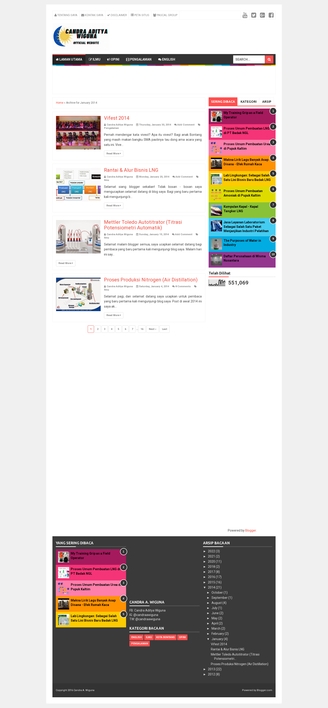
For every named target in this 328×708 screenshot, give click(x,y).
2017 (212, 572)
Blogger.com (264, 690)
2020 (212, 561)
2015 (212, 582)
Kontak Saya (93, 15)
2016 (212, 577)
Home (59, 102)
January (218, 639)
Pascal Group (166, 15)
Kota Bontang (165, 637)
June (215, 613)
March (216, 628)
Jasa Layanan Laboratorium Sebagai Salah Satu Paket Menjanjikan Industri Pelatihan (246, 226)
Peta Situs (141, 15)
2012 (212, 674)
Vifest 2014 (116, 118)
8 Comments (183, 286)
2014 (212, 587)
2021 (212, 556)
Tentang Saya (67, 15)
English (168, 59)
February (218, 633)
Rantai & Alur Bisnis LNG (131, 170)
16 (142, 329)
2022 (212, 551)
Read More (113, 153)
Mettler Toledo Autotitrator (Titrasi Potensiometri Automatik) (143, 224)
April (215, 623)
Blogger (250, 530)
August (217, 603)
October (218, 592)
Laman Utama (70, 59)
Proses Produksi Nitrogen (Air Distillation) (151, 280)
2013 (212, 669)
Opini (114, 59)
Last (164, 329)
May (215, 618)
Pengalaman (140, 59)
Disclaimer (118, 15)
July (215, 608)
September (220, 597)
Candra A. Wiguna (84, 690)
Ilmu (96, 59)
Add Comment (186, 124)
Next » (152, 329)
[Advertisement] (165, 29)
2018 (212, 566)
